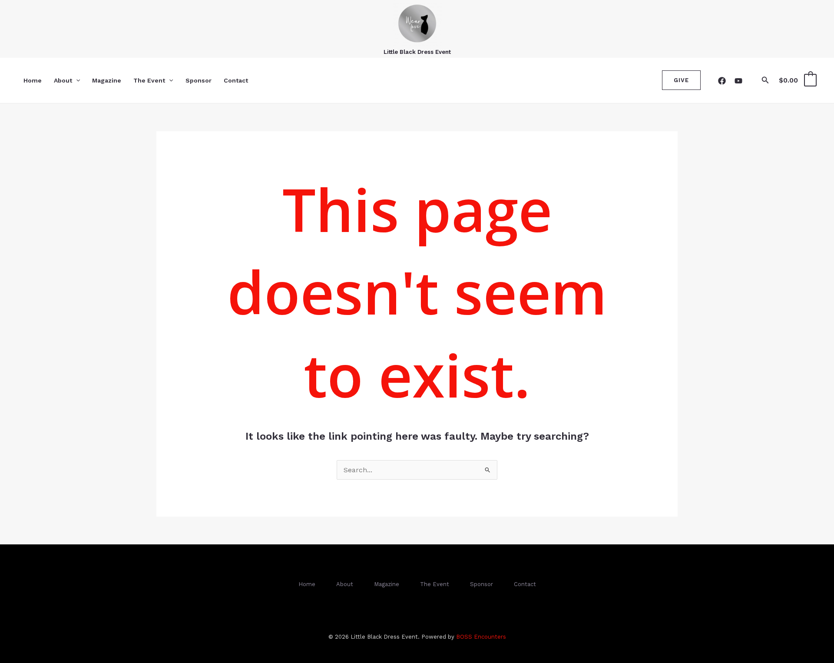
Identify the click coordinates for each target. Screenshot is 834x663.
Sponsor (198, 80)
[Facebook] (722, 81)
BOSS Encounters (481, 636)
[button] (76, 80)
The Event (149, 80)
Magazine (106, 80)
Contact (236, 80)
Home (32, 80)
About (63, 80)
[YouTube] (738, 81)
